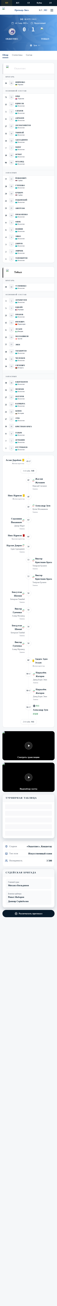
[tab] (5, 55)
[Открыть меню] (52, 10)
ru (45, 10)
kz (40, 10)
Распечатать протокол (30, 913)
